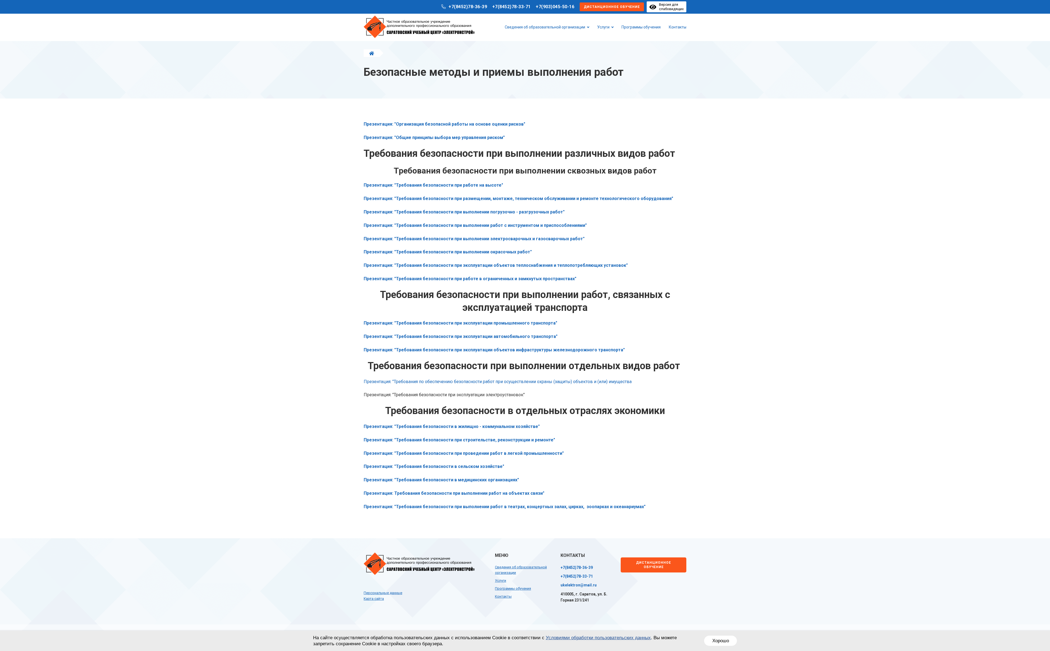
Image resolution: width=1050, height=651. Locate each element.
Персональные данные (383, 593)
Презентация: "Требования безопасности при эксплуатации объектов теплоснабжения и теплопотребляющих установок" (496, 265)
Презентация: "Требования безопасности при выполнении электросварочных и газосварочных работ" (474, 238)
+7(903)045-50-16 (555, 6)
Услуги (603, 27)
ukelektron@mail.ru (579, 585)
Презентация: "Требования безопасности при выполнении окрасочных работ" (448, 251)
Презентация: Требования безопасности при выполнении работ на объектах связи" (454, 493)
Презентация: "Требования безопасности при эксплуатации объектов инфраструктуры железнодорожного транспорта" (494, 349)
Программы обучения (641, 27)
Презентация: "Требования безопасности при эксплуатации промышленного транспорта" (460, 323)
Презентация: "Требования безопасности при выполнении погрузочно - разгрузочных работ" (464, 212)
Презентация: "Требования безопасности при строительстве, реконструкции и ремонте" (459, 439)
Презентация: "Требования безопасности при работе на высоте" (433, 185)
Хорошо (720, 640)
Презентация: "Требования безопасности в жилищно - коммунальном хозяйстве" (452, 426)
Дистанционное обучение (612, 7)
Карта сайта (374, 599)
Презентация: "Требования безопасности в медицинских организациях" (441, 479)
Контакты (677, 27)
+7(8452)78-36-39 (467, 6)
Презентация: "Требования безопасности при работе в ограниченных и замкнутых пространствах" (470, 278)
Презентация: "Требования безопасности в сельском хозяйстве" (434, 466)
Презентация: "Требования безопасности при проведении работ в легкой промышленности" (464, 453)
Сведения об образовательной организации (545, 27)
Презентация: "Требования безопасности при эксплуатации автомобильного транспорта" (461, 336)
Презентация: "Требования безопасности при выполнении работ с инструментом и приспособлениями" (475, 225)
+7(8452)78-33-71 (511, 6)
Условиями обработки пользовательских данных (598, 637)
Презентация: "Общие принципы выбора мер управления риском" (434, 137)
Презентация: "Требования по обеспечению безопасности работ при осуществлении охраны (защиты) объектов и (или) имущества (498, 381)
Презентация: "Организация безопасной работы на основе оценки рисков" (444, 124)
